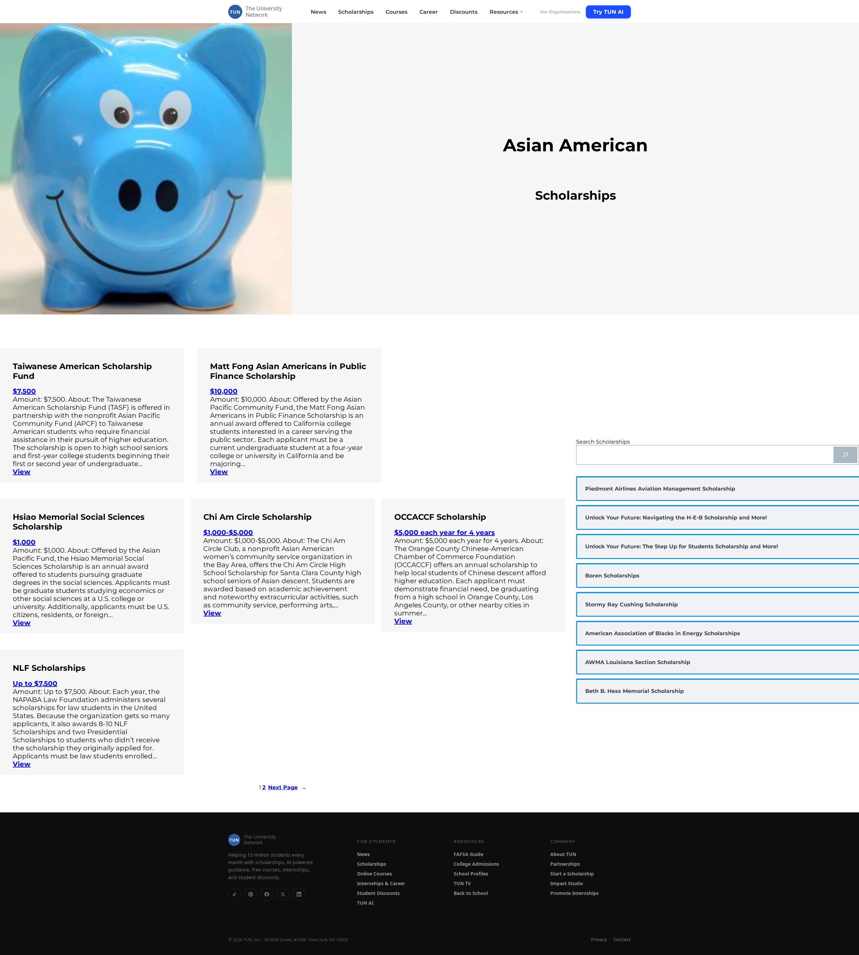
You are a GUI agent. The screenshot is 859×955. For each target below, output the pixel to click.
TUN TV (462, 883)
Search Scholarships (603, 442)
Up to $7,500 (35, 684)
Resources (506, 12)
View (22, 472)
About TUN (563, 854)
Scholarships (355, 12)
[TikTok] (234, 894)
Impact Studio (566, 883)
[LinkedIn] (299, 894)
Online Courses (374, 873)
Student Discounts (378, 893)
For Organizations (560, 11)
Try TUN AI (608, 12)
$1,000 (24, 542)
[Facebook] (266, 894)
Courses (396, 12)
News (318, 12)
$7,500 (24, 391)
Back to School (471, 893)
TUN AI (365, 903)
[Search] (845, 455)
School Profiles (471, 873)
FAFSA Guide (468, 854)
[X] (282, 894)
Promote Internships (574, 893)
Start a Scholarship (572, 873)
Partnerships (565, 864)
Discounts (463, 12)
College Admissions (476, 864)
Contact (622, 940)
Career (428, 12)
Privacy (599, 940)
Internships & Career (381, 883)
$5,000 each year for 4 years (444, 533)
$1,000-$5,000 (228, 533)
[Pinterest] (250, 894)
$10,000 (224, 391)
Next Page (287, 787)
